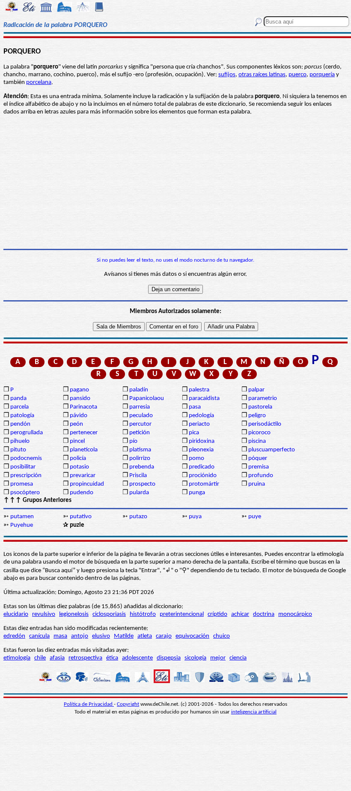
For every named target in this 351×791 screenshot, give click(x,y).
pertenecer (84, 433)
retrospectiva (85, 658)
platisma (140, 450)
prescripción (26, 475)
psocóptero (25, 493)
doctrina (263, 614)
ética (112, 658)
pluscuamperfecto (271, 450)
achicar (240, 614)
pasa (195, 407)
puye (254, 516)
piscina (257, 441)
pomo (196, 458)
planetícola (84, 450)
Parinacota (83, 407)
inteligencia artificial (254, 712)
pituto (18, 450)
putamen (22, 516)
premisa (258, 467)
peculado (141, 415)
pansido (80, 398)
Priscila (138, 475)
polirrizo (139, 458)
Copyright (128, 704)
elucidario (15, 614)
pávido (78, 415)
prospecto (142, 484)
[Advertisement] (175, 182)
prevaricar (82, 475)
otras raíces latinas (262, 75)
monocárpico (295, 614)
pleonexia (201, 450)
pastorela (260, 407)
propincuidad (87, 484)
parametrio (262, 398)
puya (195, 516)
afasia (57, 658)
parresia (139, 407)
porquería (322, 75)
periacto (199, 424)
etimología (16, 658)
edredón (14, 636)
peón (76, 424)
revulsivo (43, 614)
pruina (256, 484)
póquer (257, 458)
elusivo (101, 636)
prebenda (141, 467)
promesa (21, 484)
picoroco (259, 433)
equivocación (192, 636)
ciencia (238, 658)
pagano (79, 390)
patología (22, 415)
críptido (217, 614)
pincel (77, 441)
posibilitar (23, 467)
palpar (256, 390)
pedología (201, 415)
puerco (297, 75)
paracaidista (204, 398)
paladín (138, 390)
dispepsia (169, 658)
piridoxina (201, 441)
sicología (195, 658)
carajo (164, 636)
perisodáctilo (264, 424)
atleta (144, 636)
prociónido (203, 475)
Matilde (124, 636)
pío (133, 441)
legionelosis (74, 614)
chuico (221, 636)
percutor (140, 424)
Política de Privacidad (89, 704)
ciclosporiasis (109, 614)
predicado (201, 467)
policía (78, 458)
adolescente (137, 658)
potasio (79, 467)
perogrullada (26, 433)
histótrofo (143, 614)
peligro (257, 415)
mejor (218, 658)
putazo (138, 516)
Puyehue (21, 525)
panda (18, 398)
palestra (199, 390)
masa (60, 636)
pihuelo (20, 441)
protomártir (204, 484)
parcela (19, 407)
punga (197, 493)
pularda (139, 493)
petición (139, 433)
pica (194, 433)
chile (40, 658)
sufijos (226, 75)
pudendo (81, 493)
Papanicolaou (146, 398)
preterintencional (182, 614)
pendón (20, 424)
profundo (260, 475)
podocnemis (26, 458)
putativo (81, 516)
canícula (39, 636)
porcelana (38, 82)
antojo (79, 636)
